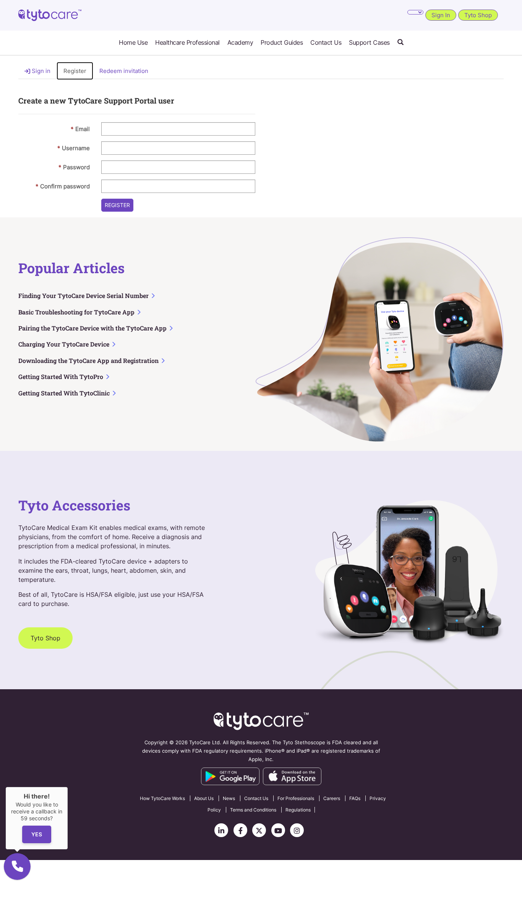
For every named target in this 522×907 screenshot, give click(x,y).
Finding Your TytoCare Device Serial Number (84, 296)
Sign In (440, 15)
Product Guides (282, 42)
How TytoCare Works (162, 798)
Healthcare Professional (187, 42)
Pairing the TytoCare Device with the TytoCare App (93, 328)
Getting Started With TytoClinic (64, 393)
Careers (331, 798)
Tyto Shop (478, 15)
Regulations (298, 810)
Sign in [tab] (40, 71)
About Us (204, 798)
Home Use (133, 42)
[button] (400, 42)
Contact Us (325, 42)
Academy (240, 42)
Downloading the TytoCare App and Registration (89, 360)
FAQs (354, 798)
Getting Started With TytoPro (61, 377)
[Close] (67, 787)
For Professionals (295, 798)
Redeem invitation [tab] (123, 71)
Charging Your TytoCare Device (64, 344)
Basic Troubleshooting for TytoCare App (77, 312)
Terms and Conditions (253, 810)
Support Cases (369, 42)
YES (36, 834)
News (229, 798)
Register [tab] (74, 71)
